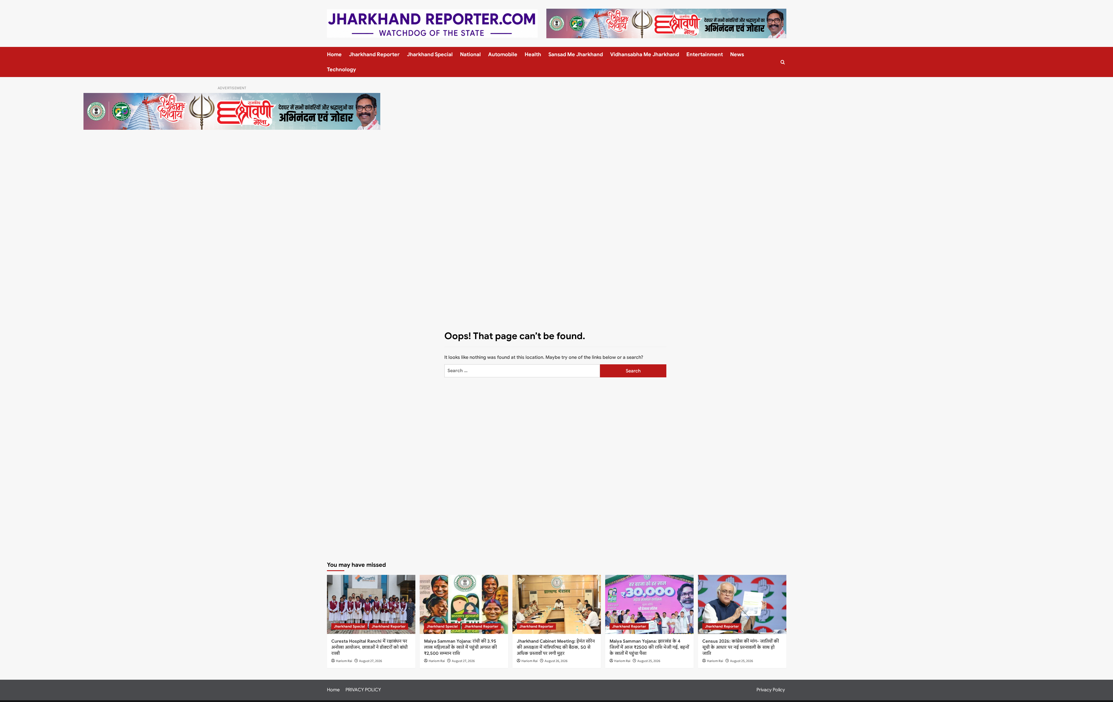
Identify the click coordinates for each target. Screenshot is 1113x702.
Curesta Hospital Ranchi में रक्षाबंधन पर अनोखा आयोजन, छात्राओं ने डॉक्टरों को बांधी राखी (369, 647)
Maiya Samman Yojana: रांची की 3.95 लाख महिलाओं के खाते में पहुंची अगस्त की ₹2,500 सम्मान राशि (460, 647)
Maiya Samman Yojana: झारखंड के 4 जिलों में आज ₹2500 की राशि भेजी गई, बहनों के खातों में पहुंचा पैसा (649, 647)
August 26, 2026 (556, 661)
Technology (341, 69)
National (470, 54)
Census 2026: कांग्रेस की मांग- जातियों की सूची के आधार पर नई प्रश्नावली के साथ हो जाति (740, 647)
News (737, 54)
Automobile (502, 54)
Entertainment (704, 54)
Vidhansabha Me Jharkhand (644, 54)
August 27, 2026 (370, 661)
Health (533, 54)
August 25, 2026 (648, 661)
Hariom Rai (344, 661)
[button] (782, 62)
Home (334, 54)
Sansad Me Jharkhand (575, 54)
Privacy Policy (770, 690)
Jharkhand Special (430, 54)
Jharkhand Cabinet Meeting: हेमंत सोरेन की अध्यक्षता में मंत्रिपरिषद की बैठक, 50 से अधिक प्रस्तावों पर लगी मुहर (556, 647)
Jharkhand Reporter (374, 54)
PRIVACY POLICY (363, 690)
